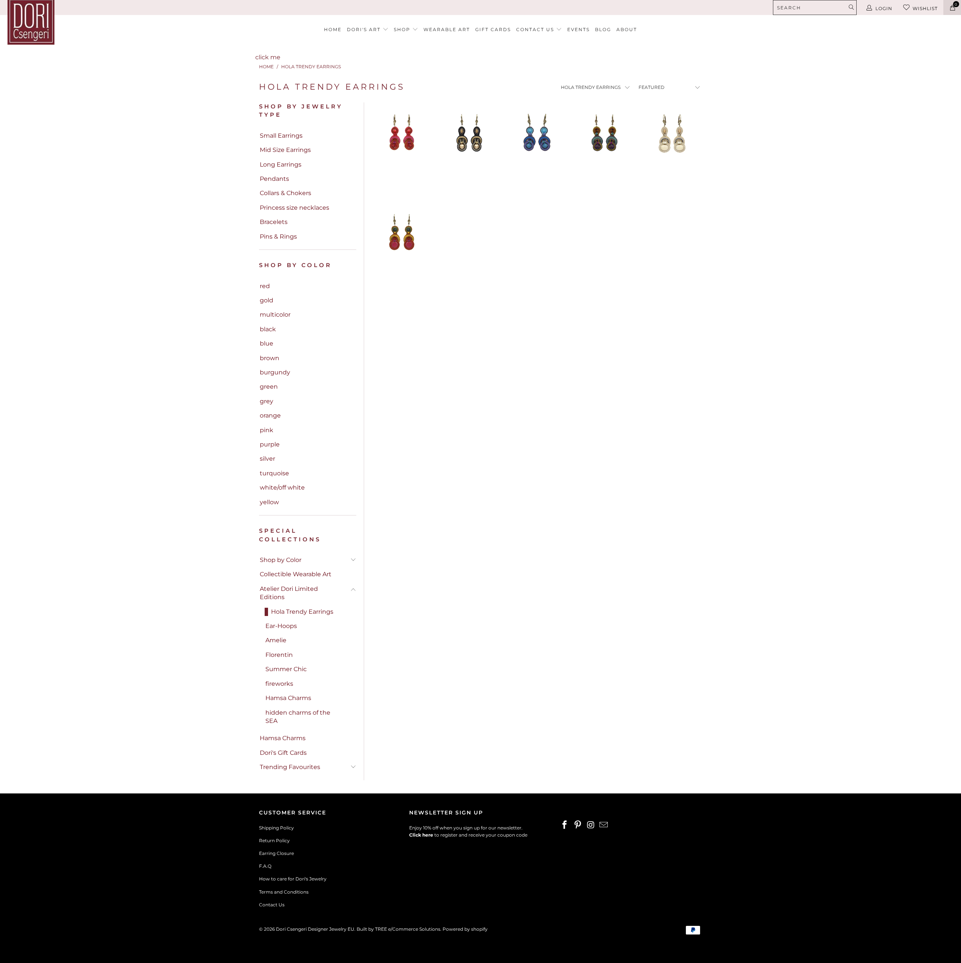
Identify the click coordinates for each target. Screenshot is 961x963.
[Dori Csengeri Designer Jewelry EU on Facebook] (565, 825)
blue (266, 343)
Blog (603, 29)
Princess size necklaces (294, 207)
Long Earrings (280, 164)
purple (270, 444)
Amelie (275, 640)
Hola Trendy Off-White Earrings (672, 147)
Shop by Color (280, 559)
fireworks (279, 683)
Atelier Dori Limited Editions (289, 593)
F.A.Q (265, 866)
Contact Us (272, 904)
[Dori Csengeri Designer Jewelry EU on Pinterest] (578, 825)
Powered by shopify (465, 929)
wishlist (925, 8)
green (269, 386)
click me (267, 57)
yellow (269, 502)
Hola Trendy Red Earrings (402, 147)
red (265, 286)
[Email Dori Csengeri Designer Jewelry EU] (604, 825)
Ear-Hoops (281, 625)
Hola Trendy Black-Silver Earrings (469, 147)
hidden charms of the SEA (297, 716)
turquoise (274, 473)
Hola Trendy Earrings (302, 611)
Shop (403, 29)
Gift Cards (493, 29)
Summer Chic (286, 669)
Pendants (274, 178)
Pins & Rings (278, 236)
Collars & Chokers (285, 193)
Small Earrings (281, 135)
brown (269, 358)
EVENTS (578, 29)
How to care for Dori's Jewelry (293, 879)
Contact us (536, 29)
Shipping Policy (276, 828)
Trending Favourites (290, 767)
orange (270, 415)
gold (266, 300)
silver (267, 458)
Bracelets (274, 221)
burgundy (275, 372)
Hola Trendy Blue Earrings (537, 147)
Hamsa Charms (288, 698)
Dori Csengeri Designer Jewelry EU (315, 929)
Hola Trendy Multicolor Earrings (402, 247)
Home (333, 29)
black (268, 329)
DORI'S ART (365, 29)
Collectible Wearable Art (295, 574)
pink (266, 430)
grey (266, 401)
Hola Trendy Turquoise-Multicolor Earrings (604, 147)
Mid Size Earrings (285, 149)
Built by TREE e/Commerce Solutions (398, 929)
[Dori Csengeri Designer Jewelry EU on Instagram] (590, 825)
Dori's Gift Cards (283, 752)
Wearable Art (446, 29)
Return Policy (274, 840)
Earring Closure (276, 853)
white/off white (282, 487)
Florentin (279, 654)
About (626, 29)
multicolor (275, 314)
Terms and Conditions (284, 892)
